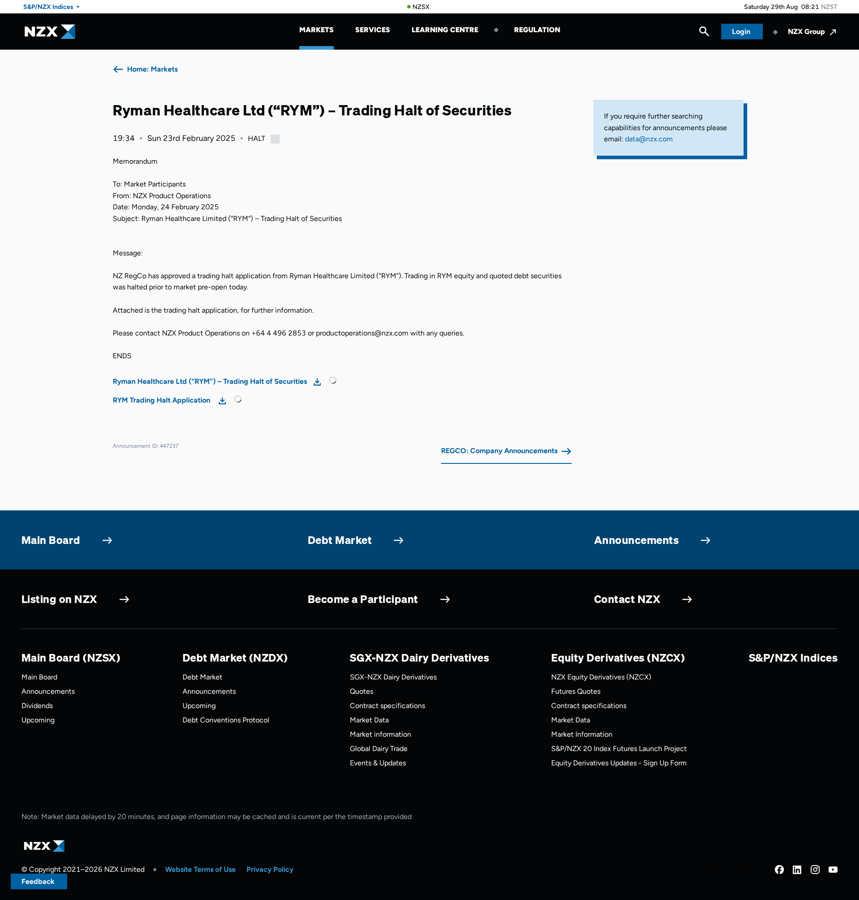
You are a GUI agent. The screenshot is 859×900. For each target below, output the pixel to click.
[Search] (704, 33)
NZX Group (806, 31)
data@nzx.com (649, 139)
